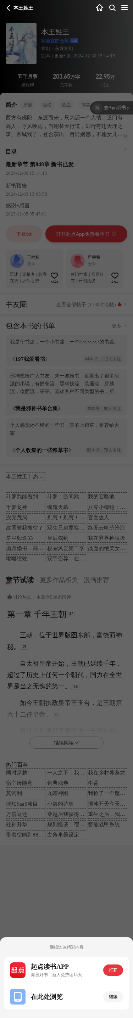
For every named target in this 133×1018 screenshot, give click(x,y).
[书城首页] (99, 8)
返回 (8, 8)
